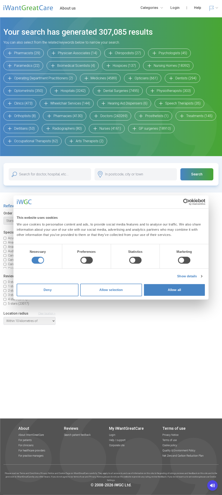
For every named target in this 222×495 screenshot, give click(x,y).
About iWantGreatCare (31, 434)
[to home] (28, 9)
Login (112, 434)
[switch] (86, 260)
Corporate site (116, 445)
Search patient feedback (77, 434)
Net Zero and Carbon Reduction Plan (183, 455)
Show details (187, 276)
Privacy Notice (170, 434)
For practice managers (31, 455)
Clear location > (47, 313)
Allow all (174, 290)
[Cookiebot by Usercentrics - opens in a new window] (186, 202)
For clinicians (26, 445)
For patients (25, 440)
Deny (47, 290)
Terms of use (169, 440)
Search (196, 174)
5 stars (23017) (18, 303)
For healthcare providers (31, 450)
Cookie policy (169, 445)
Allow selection (111, 290)
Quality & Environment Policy (178, 450)
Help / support (117, 440)
